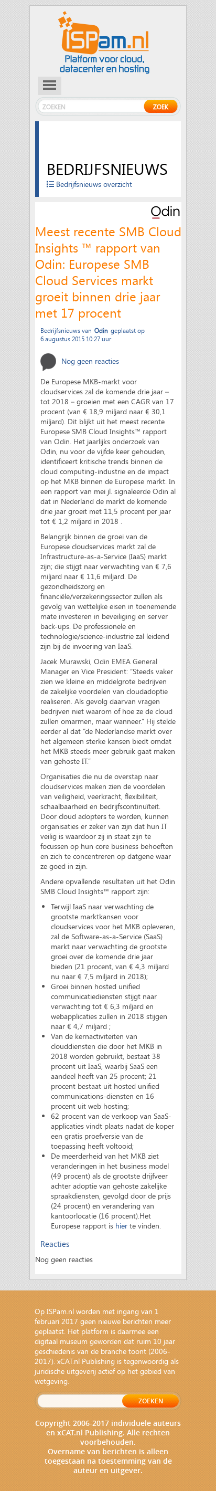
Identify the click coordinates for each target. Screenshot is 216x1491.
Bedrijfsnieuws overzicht (93, 184)
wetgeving (51, 1381)
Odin (101, 330)
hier (121, 1226)
